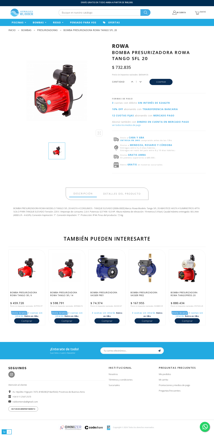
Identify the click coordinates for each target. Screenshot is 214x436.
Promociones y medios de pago (174, 385)
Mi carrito (163, 379)
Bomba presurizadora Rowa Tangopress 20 (184, 294)
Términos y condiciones (120, 379)
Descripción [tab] (83, 193)
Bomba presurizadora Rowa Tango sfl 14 (64, 294)
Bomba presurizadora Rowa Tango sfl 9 (24, 294)
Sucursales (114, 385)
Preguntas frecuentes (169, 390)
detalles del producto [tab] (122, 193)
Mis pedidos (165, 374)
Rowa (120, 46)
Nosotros (113, 374)
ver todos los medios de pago (126, 125)
